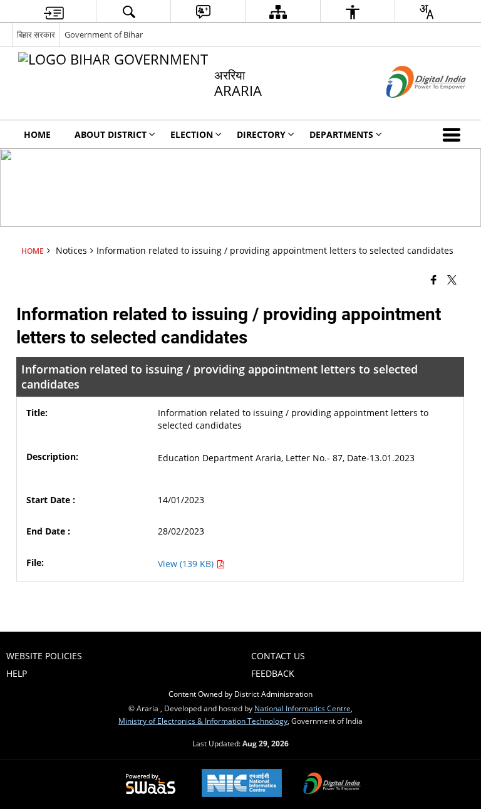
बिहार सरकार (36, 34)
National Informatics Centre (302, 708)
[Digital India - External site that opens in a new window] (410, 108)
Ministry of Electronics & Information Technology (202, 721)
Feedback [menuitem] (272, 673)
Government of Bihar (104, 34)
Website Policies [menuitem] (44, 656)
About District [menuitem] (111, 134)
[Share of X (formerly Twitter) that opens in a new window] (452, 279)
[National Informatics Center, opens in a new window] (241, 784)
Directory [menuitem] (261, 134)
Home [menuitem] (37, 134)
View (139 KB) (187, 564)
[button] (454, 134)
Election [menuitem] (191, 134)
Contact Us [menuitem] (278, 656)
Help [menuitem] (16, 673)
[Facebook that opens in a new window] (434, 279)
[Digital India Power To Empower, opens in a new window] (332, 784)
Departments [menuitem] (341, 134)
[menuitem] (53, 11)
